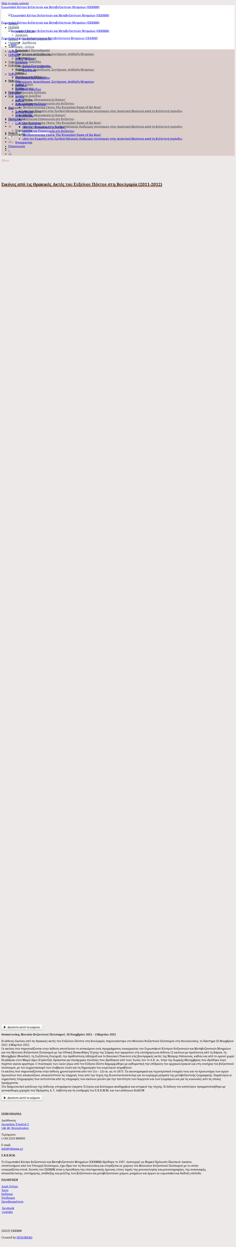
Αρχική (13, 51)
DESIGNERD (24, 1237)
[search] (11, 137)
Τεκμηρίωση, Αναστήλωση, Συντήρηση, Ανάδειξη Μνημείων (54, 54)
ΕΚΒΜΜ (13, 55)
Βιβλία (19, 101)
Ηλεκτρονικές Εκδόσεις (30, 92)
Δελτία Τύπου (24, 100)
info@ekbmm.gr (12, 1149)
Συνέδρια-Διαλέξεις (28, 62)
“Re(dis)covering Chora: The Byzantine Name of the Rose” (62, 107)
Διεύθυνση (29, 43)
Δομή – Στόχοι (24, 47)
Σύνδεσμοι (8, 1198)
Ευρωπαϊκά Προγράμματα (32, 50)
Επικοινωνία (16, 134)
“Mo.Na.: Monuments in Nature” (44, 100)
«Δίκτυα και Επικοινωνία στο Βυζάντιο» (48, 103)
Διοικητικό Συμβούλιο (36, 54)
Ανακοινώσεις (24, 116)
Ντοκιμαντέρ (23, 142)
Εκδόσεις (14, 65)
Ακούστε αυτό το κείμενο (23, 1027)
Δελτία (19, 97)
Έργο (11, 74)
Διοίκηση (21, 35)
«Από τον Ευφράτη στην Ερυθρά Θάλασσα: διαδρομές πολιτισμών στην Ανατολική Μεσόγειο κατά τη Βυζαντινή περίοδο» (102, 111)
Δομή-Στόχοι (9, 1186)
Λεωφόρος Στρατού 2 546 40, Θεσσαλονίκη (15, 1126)
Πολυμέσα (15, 107)
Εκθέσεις (21, 73)
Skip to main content (15, 3)
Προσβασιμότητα (12, 1201)
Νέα (10, 96)
